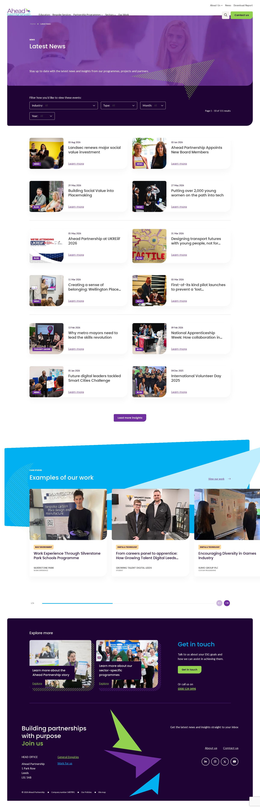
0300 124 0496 (187, 689)
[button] (227, 603)
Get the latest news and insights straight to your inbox (204, 727)
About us (211, 748)
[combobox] (70, 105)
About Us (215, 5)
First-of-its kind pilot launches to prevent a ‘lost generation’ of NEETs (198, 289)
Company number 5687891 (63, 792)
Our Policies (86, 792)
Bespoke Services (62, 14)
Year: (35, 116)
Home (33, 24)
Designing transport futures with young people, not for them (196, 243)
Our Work (123, 14)
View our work (216, 479)
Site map (102, 792)
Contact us (242, 15)
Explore (37, 683)
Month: (147, 105)
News (228, 5)
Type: (106, 105)
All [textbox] (46, 105)
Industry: (37, 105)
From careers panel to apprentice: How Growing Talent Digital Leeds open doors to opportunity (146, 558)
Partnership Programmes (87, 14)
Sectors (109, 14)
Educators (44, 14)
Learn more (76, 164)
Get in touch (190, 670)
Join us (32, 744)
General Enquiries (68, 757)
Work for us (64, 763)
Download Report (243, 5)
